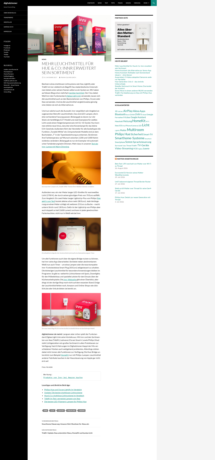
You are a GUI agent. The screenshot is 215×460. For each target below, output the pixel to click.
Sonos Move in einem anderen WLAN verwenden (134, 91)
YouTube (7, 57)
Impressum (8, 31)
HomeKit (65, 355)
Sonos (129, 141)
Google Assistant (138, 117)
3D (116, 111)
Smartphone (120, 142)
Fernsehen (119, 117)
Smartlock (148, 139)
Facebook (7, 48)
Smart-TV (148, 134)
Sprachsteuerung (142, 141)
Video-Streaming (124, 148)
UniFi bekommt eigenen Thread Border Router (133, 182)
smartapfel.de (8, 87)
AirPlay (128, 111)
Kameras (134, 126)
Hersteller (8, 22)
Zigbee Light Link (73, 96)
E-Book (144, 114)
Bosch (128, 114)
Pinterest (7, 50)
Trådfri (82, 410)
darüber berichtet (76, 93)
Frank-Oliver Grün (68, 77)
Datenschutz (8, 27)
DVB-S (138, 114)
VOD (135, 148)
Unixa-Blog (7, 92)
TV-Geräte (143, 145)
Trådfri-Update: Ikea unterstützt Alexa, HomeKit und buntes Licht (67, 431)
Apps (142, 110)
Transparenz (8, 17)
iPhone (128, 126)
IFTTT (147, 121)
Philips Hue (71, 410)
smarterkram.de (9, 90)
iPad (123, 126)
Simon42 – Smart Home (11, 85)
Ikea (117, 125)
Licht (52, 410)
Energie (150, 114)
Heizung (127, 121)
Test (106, 3)
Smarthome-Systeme (129, 138)
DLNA (132, 114)
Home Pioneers (9, 74)
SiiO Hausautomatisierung (12, 83)
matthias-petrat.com (10, 81)
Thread (128, 146)
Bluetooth (120, 114)
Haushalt (119, 121)
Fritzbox (126, 117)
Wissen (128, 3)
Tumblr (6, 52)
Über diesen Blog (10, 13)
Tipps (113, 3)
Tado (124, 146)
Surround (118, 146)
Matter (123, 130)
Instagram (7, 45)
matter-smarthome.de (127, 159)
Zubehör (146, 148)
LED (140, 126)
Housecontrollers (9, 78)
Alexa (136, 111)
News (100, 3)
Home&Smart (8, 72)
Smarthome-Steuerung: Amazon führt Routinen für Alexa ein (65, 422)
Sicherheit (137, 134)
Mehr (145, 3)
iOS (120, 125)
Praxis (120, 3)
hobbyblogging (9, 76)
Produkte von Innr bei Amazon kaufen (63, 377)
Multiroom (135, 129)
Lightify (61, 410)
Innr (45, 410)
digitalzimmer (10, 3)
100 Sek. (120, 111)
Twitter (6, 54)
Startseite (91, 3)
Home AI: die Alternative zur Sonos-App (133, 70)
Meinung (137, 3)
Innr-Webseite (69, 279)
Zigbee (140, 149)
